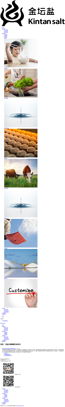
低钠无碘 (5, 353)
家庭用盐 (5, 332)
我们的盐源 (6, 309)
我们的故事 (6, 327)
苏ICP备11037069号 (20, 405)
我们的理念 (6, 31)
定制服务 (5, 334)
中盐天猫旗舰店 (5, 320)
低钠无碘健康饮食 (7, 354)
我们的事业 (6, 32)
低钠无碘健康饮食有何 (8, 355)
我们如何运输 (6, 339)
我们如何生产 (6, 310)
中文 (3, 316)
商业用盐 (5, 333)
